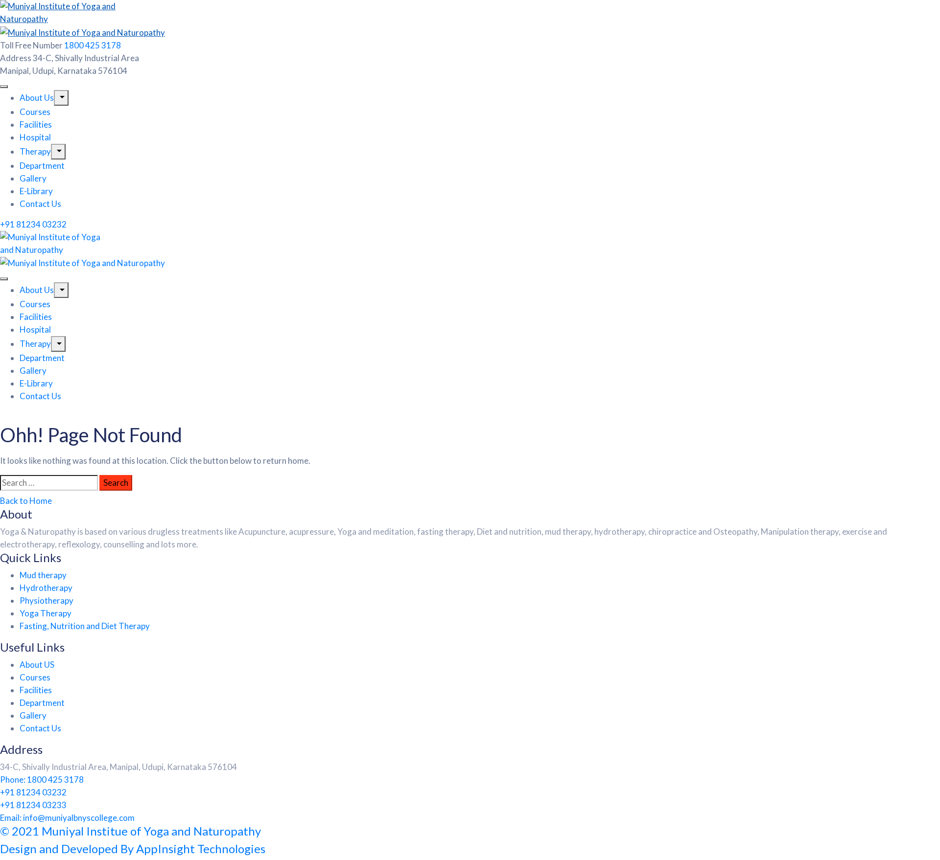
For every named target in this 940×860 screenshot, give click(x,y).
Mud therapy (43, 575)
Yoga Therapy (45, 613)
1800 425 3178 (92, 45)
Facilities (36, 124)
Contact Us (40, 204)
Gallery (33, 178)
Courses (35, 112)
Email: (67, 818)
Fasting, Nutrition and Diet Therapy (85, 626)
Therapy (35, 151)
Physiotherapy (46, 600)
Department (42, 165)
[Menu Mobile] (4, 86)
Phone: (42, 779)
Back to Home (26, 501)
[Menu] (61, 98)
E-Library (36, 191)
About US (37, 664)
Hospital (35, 137)
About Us (37, 97)
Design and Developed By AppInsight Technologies (132, 848)
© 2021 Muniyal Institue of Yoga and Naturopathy (130, 831)
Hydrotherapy (46, 588)
